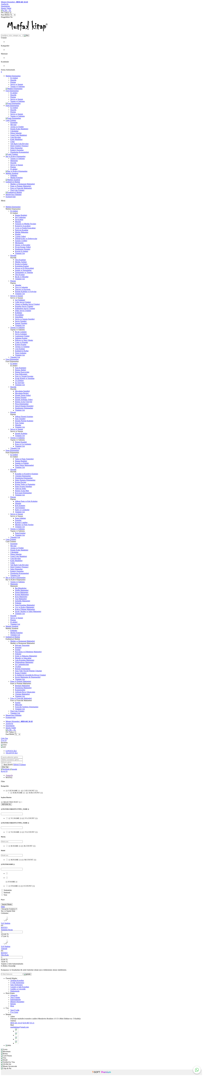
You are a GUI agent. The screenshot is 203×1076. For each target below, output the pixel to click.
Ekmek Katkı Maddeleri (19, 129)
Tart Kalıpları (20, 508)
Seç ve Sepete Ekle (8, 911)
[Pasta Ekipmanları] (13, 118)
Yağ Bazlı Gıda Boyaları (19, 144)
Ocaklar (18, 667)
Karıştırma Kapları (22, 266)
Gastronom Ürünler (22, 336)
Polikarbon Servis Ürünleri (25, 308)
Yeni (5, 895)
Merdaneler (19, 243)
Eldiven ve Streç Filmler (24, 340)
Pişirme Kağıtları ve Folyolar (25, 292)
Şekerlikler (19, 317)
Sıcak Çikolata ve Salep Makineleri (28, 611)
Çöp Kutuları (20, 349)
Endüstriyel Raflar (22, 351)
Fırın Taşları (19, 423)
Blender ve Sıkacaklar (23, 658)
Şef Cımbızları (20, 217)
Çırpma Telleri (20, 236)
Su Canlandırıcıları (22, 664)
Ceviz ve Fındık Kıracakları (25, 228)
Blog (12, 1006)
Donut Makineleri (21, 592)
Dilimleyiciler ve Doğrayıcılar (26, 239)
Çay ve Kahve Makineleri (24, 607)
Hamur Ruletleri (21, 215)
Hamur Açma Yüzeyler (23, 402)
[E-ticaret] (101, 1072)
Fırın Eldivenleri (21, 374)
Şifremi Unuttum (19, 765)
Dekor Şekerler (16, 133)
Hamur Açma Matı (22, 491)
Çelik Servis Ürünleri (23, 302)
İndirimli (7, 893)
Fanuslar (18, 520)
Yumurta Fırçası (7, 930)
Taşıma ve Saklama (17, 86)
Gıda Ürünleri (11, 120)
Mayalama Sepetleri (22, 391)
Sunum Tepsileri (21, 323)
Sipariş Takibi (6, 8)
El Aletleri (14, 78)
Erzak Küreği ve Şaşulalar (24, 378)
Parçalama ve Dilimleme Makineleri (28, 652)
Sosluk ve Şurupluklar (23, 270)
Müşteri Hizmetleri (17, 1002)
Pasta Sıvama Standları (23, 486)
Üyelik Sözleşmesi (17, 983)
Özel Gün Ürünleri (17, 190)
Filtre (3, 907)
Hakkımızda (14, 991)
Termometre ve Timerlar (24, 272)
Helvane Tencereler (22, 645)
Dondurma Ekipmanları (24, 478)
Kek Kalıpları (20, 506)
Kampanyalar (11, 197)
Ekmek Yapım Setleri (23, 395)
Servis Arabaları (21, 334)
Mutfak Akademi (12, 173)
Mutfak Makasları (21, 232)
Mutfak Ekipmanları (13, 76)
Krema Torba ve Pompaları (25, 484)
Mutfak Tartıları (21, 262)
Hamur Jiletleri (20, 370)
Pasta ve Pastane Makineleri (20, 186)
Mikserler (18, 705)
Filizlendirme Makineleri (24, 662)
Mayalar (13, 125)
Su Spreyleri (19, 383)
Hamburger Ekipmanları (24, 408)
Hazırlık (13, 80)
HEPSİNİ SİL (6, 804)
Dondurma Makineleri (23, 688)
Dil (2, 13)
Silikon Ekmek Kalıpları (24, 417)
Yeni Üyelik (14, 1010)
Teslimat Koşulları (17, 980)
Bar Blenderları (20, 588)
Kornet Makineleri (22, 595)
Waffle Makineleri (21, 590)
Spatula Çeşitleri (21, 241)
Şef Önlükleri (20, 300)
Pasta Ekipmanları (12, 106)
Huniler (18, 234)
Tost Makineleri (21, 599)
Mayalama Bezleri (22, 393)
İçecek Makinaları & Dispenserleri (27, 677)
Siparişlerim (5, 6)
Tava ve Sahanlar (21, 287)
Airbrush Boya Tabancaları (25, 692)
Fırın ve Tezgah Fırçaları (24, 376)
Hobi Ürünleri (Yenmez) (19, 146)
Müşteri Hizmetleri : (14, 2)
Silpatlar (18, 285)
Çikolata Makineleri (22, 694)
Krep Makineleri (21, 597)
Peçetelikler (19, 315)
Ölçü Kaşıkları (20, 260)
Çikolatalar (14, 131)
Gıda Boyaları (15, 137)
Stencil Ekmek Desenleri (24, 406)
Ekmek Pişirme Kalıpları (24, 421)
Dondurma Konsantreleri (19, 152)
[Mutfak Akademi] (13, 180)
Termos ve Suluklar (22, 347)
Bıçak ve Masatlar (21, 277)
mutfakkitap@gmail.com (19, 1027)
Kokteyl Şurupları (17, 150)
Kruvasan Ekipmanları (23, 493)
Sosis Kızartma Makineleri (25, 605)
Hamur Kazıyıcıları (22, 372)
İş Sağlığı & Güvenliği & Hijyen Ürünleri (30, 675)
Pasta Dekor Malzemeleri (24, 465)
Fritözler (18, 603)
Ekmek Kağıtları (21, 433)
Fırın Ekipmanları (12, 91)
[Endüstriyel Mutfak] (14, 192)
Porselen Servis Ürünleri (24, 306)
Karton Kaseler (20, 344)
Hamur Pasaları (20, 397)
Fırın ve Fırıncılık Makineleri (21, 188)
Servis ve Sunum (16, 84)
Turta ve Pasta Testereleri (24, 459)
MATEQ (4, 928)
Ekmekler (14, 122)
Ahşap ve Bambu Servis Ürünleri (27, 304)
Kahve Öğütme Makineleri (25, 609)
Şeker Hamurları (16, 148)
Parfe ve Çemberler (22, 510)
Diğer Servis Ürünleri (23, 311)
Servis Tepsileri (20, 321)
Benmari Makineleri (22, 686)
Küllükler (18, 313)
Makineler (14, 161)
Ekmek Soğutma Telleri (24, 400)
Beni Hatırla (8, 765)
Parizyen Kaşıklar (21, 230)
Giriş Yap (4, 738)
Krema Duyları (20, 482)
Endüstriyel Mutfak (13, 182)
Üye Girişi (14, 1012)
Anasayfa (9, 775)
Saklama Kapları (21, 338)
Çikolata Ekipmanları (23, 476)
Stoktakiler (8, 890)
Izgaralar (18, 647)
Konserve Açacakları (23, 226)
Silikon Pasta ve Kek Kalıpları (26, 501)
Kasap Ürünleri (20, 673)
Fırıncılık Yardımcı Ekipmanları (26, 707)
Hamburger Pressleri (22, 249)
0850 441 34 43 (16, 1023)
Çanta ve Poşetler (21, 342)
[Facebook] (17, 1031)
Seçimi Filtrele (7, 904)
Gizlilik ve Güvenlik (17, 989)
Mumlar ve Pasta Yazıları (24, 525)
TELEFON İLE (12, 753)
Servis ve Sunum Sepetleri (25, 319)
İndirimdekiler (15, 1000)
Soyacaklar (19, 219)
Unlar (12, 142)
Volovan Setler (20, 489)
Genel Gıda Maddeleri (18, 135)
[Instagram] (17, 1043)
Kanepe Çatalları (21, 522)
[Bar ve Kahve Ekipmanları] (16, 171)
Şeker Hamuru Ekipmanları (25, 480)
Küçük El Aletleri (21, 251)
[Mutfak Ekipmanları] (14, 89)
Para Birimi (5, 15)
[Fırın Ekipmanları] (13, 103)
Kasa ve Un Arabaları (23, 444)
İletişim (13, 1004)
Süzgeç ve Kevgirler (22, 245)
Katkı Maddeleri (16, 139)
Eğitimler (13, 175)
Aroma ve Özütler (17, 127)
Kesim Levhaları (21, 264)
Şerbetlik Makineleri (22, 601)
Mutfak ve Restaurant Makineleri (22, 184)
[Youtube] (17, 1039)
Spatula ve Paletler (22, 463)
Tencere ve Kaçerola (22, 289)
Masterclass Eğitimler (13, 195)
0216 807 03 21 (28, 1023)
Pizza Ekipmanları (22, 404)
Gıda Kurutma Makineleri (24, 660)
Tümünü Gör (20, 253)
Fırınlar (17, 650)
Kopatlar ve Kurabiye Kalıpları (26, 474)
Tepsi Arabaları (20, 353)
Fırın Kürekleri (20, 368)
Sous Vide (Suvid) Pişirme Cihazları (28, 671)
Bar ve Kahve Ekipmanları (15, 156)
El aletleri (13, 93)
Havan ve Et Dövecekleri (24, 268)
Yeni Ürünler (15, 997)
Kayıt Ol (4, 771)
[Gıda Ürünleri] (12, 154)
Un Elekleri (19, 381)
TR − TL (7, 10)
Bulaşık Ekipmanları (22, 669)
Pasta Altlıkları (20, 518)
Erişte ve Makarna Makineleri (26, 656)
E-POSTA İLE (11, 751)
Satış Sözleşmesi (16, 985)
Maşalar (18, 222)
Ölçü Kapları (20, 275)
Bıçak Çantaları (21, 332)
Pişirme (13, 82)
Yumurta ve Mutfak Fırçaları (25, 224)
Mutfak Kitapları (16, 178)
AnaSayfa (4, 4)
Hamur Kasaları (21, 442)
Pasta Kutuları (20, 533)
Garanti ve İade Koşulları (19, 987)
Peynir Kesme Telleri (23, 247)
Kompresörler (20, 690)
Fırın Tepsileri (20, 419)
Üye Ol (3, 740)
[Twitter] (17, 1035)
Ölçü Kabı (5, 955)
